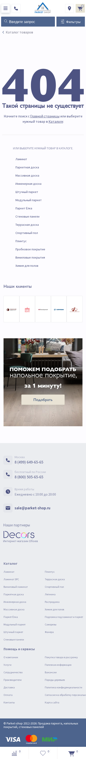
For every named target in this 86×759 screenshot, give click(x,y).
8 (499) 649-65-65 (29, 462)
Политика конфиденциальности (63, 687)
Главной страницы (45, 116)
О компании (11, 657)
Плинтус (21, 241)
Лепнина (50, 594)
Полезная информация (58, 664)
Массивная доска (27, 175)
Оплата (8, 695)
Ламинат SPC (11, 579)
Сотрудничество (13, 672)
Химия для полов (26, 266)
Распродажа (52, 601)
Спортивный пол (26, 233)
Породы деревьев (55, 679)
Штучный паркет (26, 192)
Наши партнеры (16, 524)
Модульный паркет (28, 200)
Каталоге (56, 121)
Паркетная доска (27, 167)
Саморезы (50, 624)
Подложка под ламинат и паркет (64, 617)
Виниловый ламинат (16, 586)
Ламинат (21, 159)
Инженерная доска (28, 184)
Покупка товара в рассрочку (61, 657)
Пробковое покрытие (30, 249)
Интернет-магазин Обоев (20, 541)
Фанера (49, 632)
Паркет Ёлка (23, 208)
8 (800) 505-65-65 (29, 476)
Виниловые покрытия (30, 257)
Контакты (9, 702)
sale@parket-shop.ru (32, 507)
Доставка (9, 687)
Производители (13, 679)
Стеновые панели (27, 216)
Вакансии (51, 672)
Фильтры (73, 21)
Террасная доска (27, 225)
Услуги (7, 664)
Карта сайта (52, 702)
